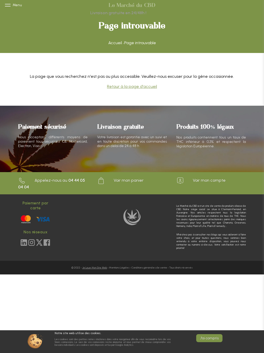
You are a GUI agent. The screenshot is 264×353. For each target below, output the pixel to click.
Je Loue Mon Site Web (94, 267)
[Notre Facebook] (47, 243)
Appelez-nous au (51, 183)
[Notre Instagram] (31, 243)
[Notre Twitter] (39, 243)
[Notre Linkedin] (24, 243)
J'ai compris (209, 338)
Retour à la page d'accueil (132, 86)
